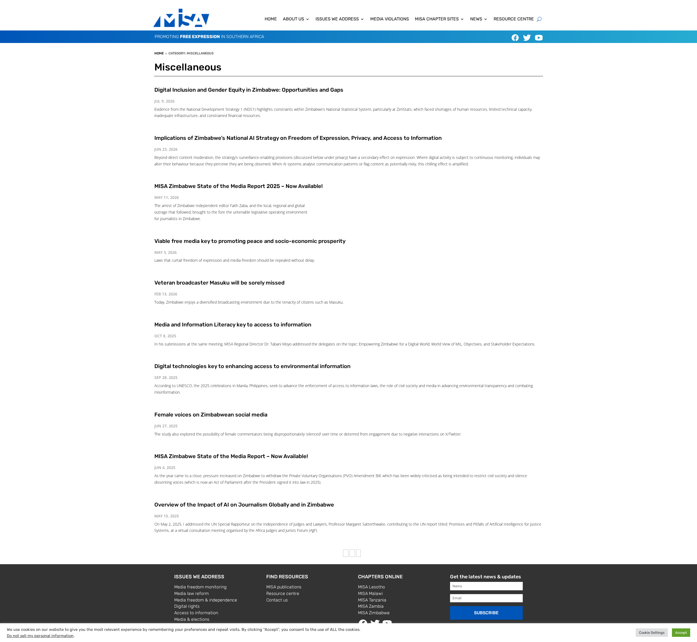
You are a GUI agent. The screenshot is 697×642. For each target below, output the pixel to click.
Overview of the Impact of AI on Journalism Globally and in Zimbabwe (244, 504)
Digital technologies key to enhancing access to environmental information (252, 366)
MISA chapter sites (437, 19)
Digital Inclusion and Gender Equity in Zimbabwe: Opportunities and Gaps (248, 90)
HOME (271, 19)
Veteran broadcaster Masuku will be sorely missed (219, 282)
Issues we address (337, 19)
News (476, 19)
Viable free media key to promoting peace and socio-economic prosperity (250, 241)
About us (293, 19)
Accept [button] (681, 633)
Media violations (389, 19)
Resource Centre (514, 19)
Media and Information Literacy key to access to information (232, 324)
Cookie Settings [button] (652, 633)
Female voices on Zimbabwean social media (210, 414)
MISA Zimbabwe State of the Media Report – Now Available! (231, 456)
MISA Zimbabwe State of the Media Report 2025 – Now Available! (238, 186)
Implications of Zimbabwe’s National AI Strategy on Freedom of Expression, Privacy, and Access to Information (298, 138)
